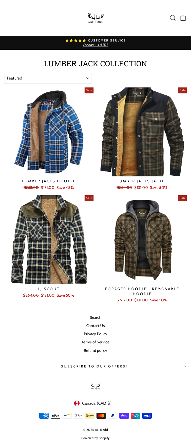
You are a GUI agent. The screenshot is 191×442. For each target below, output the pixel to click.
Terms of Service (96, 342)
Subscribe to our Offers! (94, 366)
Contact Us (95, 325)
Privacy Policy (95, 333)
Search (95, 317)
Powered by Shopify (95, 438)
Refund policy (95, 350)
